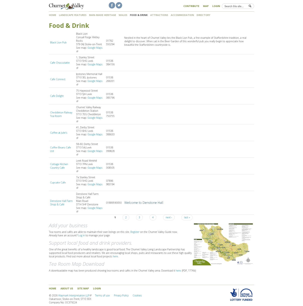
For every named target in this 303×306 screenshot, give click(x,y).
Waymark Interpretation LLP (75, 295)
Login (216, 6)
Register (134, 232)
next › (169, 217)
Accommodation (182, 15)
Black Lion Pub (58, 42)
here (115, 256)
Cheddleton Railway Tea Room (61, 114)
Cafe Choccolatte (60, 62)
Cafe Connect (57, 79)
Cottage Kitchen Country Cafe (59, 165)
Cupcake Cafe (58, 182)
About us (66, 288)
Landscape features (72, 15)
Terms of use (102, 295)
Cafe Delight (57, 96)
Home (52, 15)
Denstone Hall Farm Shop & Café (61, 202)
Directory (204, 15)
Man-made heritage (102, 15)
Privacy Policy (121, 295)
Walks (123, 15)
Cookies (137, 295)
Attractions (159, 15)
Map (206, 6)
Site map (83, 288)
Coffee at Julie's (58, 132)
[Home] (66, 5)
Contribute (191, 6)
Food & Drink (139, 15)
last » (187, 217)
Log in (81, 235)
